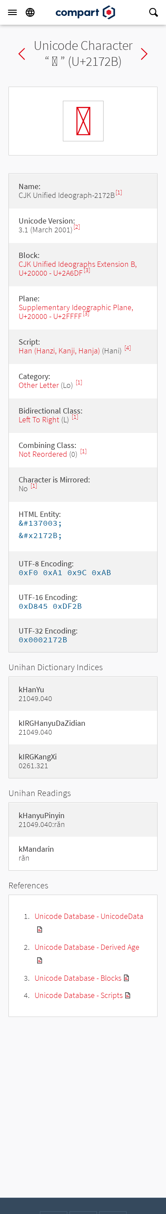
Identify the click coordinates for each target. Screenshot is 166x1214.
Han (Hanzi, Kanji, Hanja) (59, 350)
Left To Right (39, 419)
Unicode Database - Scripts (79, 995)
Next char (144, 54)
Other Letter (39, 385)
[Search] (153, 12)
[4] (127, 348)
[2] (76, 227)
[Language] (30, 12)
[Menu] (12, 12)
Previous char (21, 54)
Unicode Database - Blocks (78, 978)
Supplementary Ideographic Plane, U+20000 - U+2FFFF (76, 311)
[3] (87, 270)
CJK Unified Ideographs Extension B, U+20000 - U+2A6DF (78, 268)
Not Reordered (43, 454)
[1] (119, 192)
